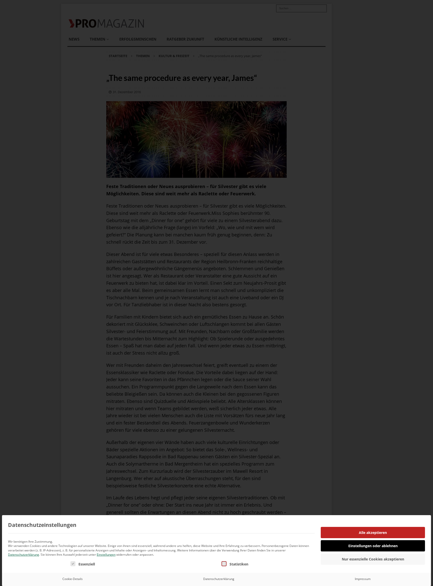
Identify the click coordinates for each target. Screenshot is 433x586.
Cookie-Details (72, 579)
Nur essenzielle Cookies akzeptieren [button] (373, 559)
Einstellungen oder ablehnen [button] (373, 545)
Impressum (363, 579)
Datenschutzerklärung (23, 554)
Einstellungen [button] (106, 554)
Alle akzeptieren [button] (373, 532)
